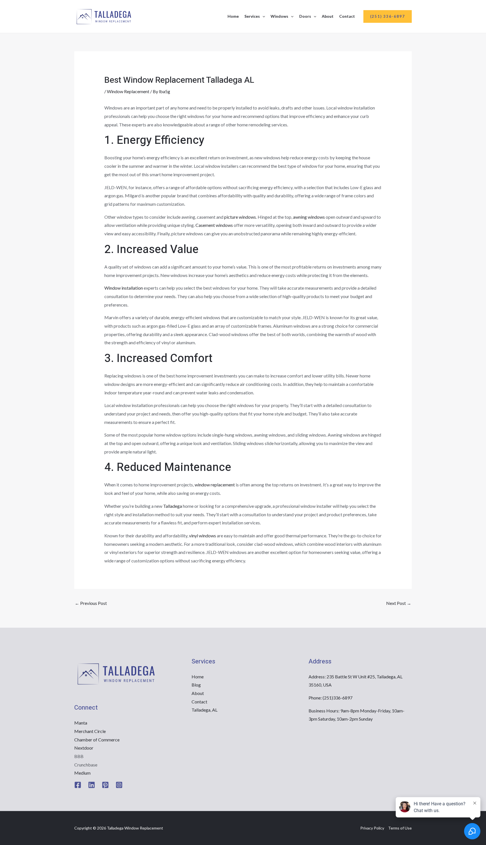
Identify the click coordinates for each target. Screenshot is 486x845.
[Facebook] (77, 784)
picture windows (240, 217)
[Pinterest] (105, 784)
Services (252, 16)
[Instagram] (119, 784)
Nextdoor (83, 747)
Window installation (123, 287)
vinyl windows (202, 535)
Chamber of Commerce (97, 739)
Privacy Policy (372, 828)
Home (233, 16)
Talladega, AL (204, 709)
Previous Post (91, 603)
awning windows (309, 217)
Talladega (172, 506)
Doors (305, 16)
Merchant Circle (90, 731)
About (328, 16)
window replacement (215, 484)
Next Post (398, 603)
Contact (347, 16)
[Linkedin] (91, 784)
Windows (279, 16)
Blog (196, 684)
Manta (80, 722)
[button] (262, 16)
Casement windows (214, 225)
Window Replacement (128, 91)
